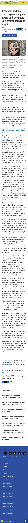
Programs (5, 463)
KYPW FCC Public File (8, 506)
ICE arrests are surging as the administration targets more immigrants (13, 431)
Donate (23, 2)
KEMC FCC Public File (8, 476)
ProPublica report (12, 117)
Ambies (4, 140)
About (4, 470)
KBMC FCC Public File (8, 480)
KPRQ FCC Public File (8, 483)
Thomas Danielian (7, 360)
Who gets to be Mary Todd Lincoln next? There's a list (13, 438)
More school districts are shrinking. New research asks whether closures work (13, 403)
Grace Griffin (10, 364)
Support (5, 466)
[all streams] (26, 521)
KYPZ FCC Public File (8, 513)
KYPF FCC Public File (8, 493)
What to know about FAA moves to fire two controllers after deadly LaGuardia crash (13, 424)
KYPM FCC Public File (8, 500)
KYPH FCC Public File (8, 496)
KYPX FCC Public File (8, 510)
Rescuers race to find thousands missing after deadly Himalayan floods (13, 417)
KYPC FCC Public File (8, 490)
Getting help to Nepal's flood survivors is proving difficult (13, 410)
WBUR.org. (5, 372)
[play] (2, 521)
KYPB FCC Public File (8, 486)
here (3, 75)
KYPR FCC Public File (8, 503)
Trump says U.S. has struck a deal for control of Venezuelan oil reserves (12, 396)
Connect (5, 473)
